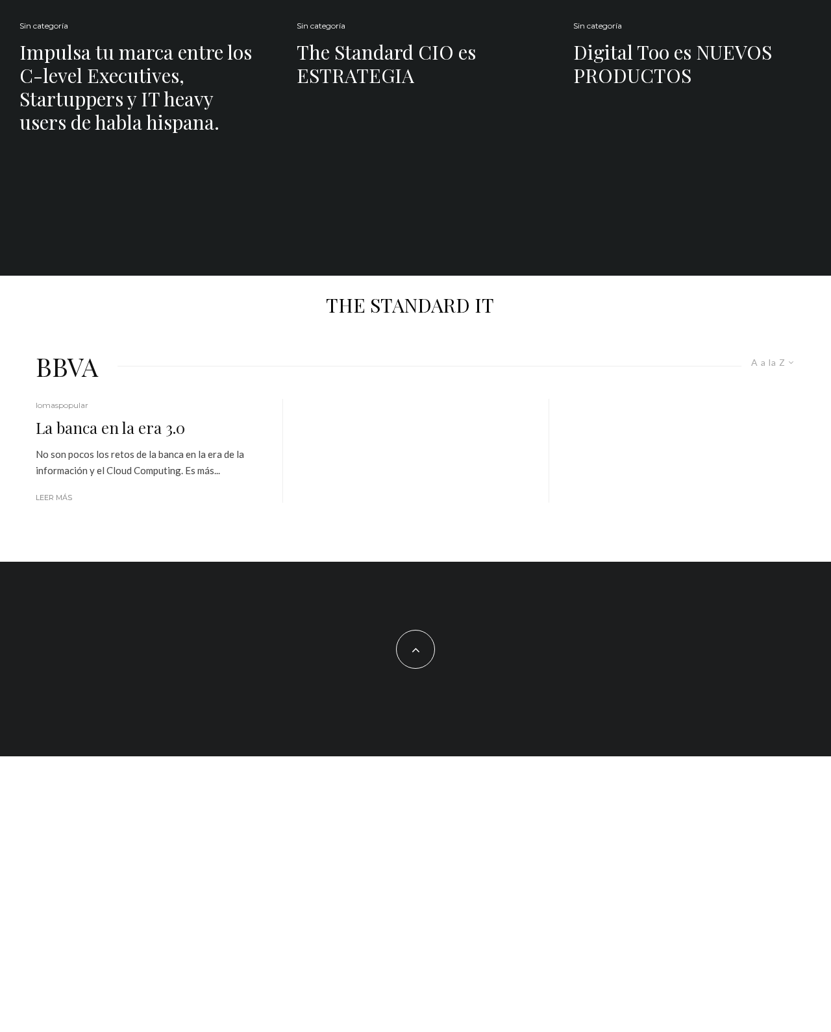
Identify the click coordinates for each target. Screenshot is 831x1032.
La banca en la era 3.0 (110, 427)
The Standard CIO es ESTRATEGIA (386, 63)
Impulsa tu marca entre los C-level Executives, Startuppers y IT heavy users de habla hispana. (135, 87)
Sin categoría (43, 25)
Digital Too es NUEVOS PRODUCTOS (672, 63)
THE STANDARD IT (410, 305)
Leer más (54, 497)
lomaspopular (62, 405)
